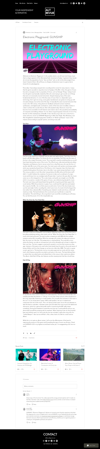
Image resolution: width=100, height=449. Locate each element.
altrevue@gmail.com (64, 3)
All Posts (17, 22)
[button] (82, 22)
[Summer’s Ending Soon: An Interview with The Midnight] (26, 355)
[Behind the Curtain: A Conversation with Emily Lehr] (50, 355)
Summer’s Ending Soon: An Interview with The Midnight (24, 364)
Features (36, 22)
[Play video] (50, 140)
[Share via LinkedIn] (30, 333)
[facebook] (74, 3)
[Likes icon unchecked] (27, 404)
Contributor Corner (26, 22)
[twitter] (76, 3)
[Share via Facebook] (23, 333)
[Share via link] (34, 333)
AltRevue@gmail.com (50, 438)
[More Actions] (76, 394)
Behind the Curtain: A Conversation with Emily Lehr (49, 364)
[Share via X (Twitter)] (27, 333)
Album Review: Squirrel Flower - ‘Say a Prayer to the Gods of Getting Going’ (73, 364)
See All (82, 346)
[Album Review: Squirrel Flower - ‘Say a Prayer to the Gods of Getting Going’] (73, 355)
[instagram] (71, 3)
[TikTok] (79, 3)
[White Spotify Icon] (82, 3)
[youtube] (84, 3)
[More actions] (76, 32)
